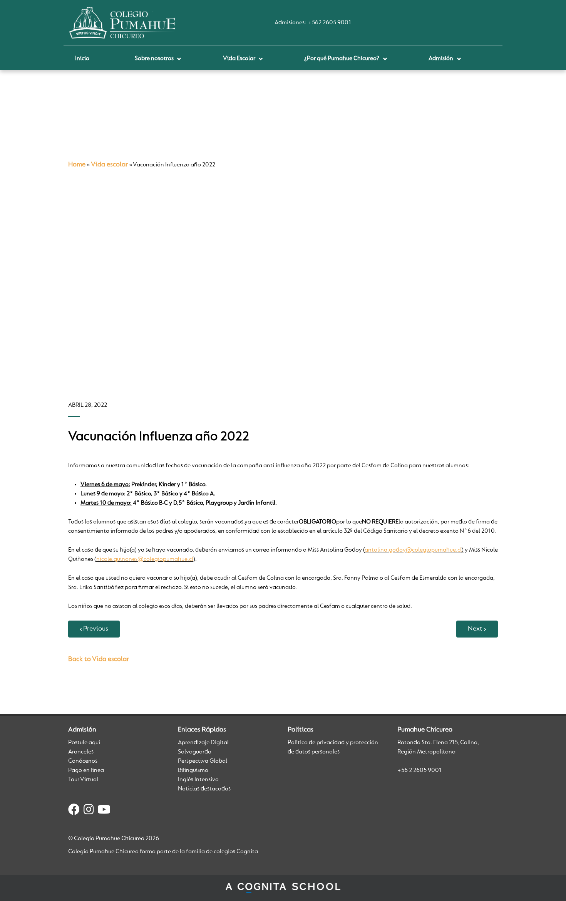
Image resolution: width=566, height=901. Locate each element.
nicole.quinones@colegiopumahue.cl (144, 559)
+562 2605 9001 (329, 23)
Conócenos (82, 761)
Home (76, 164)
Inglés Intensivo (198, 780)
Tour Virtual (83, 780)
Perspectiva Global (202, 761)
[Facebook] (74, 811)
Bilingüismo (193, 770)
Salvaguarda (194, 752)
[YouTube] (104, 811)
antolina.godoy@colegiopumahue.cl (413, 550)
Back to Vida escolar (98, 659)
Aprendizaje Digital (203, 743)
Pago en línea (86, 770)
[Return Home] (122, 22)
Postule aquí (84, 743)
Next (475, 629)
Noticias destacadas (204, 789)
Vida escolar (109, 164)
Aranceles (81, 752)
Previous (95, 629)
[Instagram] (89, 811)
